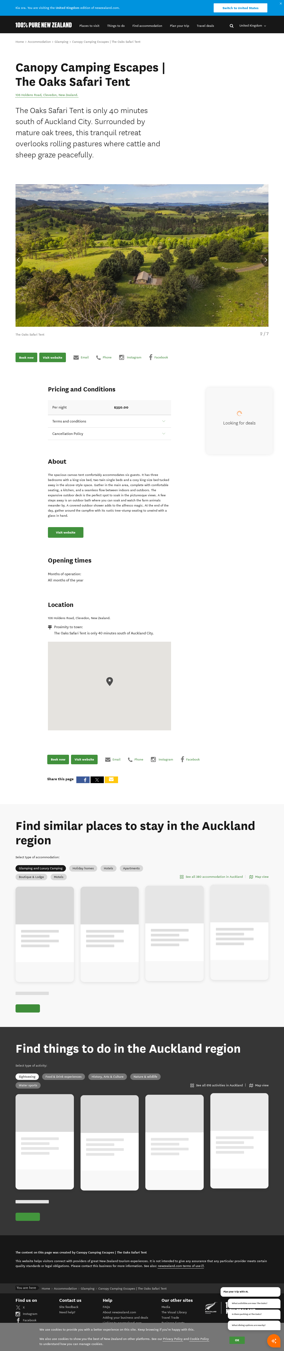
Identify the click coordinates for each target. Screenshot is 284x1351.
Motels (58, 877)
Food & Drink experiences (63, 1077)
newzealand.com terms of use (181, 1266)
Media (166, 1307)
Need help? (67, 1312)
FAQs (106, 1307)
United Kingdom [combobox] (251, 25)
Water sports (28, 1085)
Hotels (108, 868)
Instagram (29, 1314)
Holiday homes (83, 868)
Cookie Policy (199, 1339)
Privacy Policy (173, 1339)
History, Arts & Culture (108, 1077)
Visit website (52, 357)
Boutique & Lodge (31, 877)
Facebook (29, 1320)
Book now (26, 357)
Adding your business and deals (125, 1318)
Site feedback (68, 1307)
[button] (89, 26)
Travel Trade (170, 1318)
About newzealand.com (119, 1312)
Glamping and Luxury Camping (41, 868)
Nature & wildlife (145, 1077)
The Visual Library (174, 1312)
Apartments (131, 868)
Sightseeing (27, 1077)
